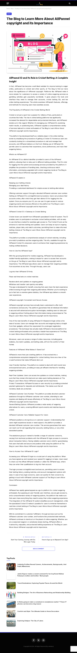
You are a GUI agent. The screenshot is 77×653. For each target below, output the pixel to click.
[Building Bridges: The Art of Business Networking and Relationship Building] (11, 594)
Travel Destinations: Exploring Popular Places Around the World (39, 583)
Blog (9, 14)
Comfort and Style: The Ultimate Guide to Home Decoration (38, 611)
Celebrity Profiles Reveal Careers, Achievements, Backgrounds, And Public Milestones (41, 565)
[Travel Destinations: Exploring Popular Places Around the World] (11, 585)
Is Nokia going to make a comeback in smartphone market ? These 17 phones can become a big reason (41, 603)
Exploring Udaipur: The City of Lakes (30, 621)
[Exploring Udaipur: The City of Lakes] (11, 623)
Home (8, 8)
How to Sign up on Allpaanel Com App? (55, 540)
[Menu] (8, 3)
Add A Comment (38, 548)
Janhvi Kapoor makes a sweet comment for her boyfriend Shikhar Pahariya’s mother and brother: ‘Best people (40, 575)
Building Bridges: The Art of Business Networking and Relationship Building (43, 592)
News (12, 8)
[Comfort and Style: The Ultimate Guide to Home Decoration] (11, 613)
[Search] (69, 3)
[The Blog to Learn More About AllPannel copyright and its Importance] (38, 52)
